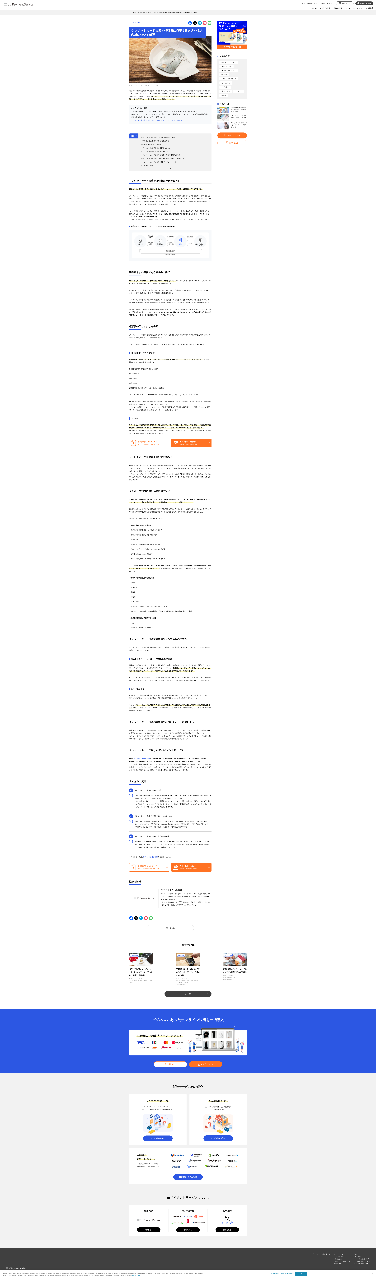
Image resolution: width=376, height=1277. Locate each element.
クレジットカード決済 (142, 758)
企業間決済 (369, 8)
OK (301, 1273)
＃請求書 (223, 95)
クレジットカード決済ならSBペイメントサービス (159, 162)
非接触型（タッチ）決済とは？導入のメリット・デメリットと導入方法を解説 (188, 972)
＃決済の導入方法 (181, 984)
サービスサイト (359, 1257)
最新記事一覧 (326, 1254)
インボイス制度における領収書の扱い (155, 151)
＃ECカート (238, 91)
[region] (188, 1273)
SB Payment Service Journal (18, 5)
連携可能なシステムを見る (188, 1177)
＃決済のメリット (225, 66)
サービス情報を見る (158, 1138)
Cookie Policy (136, 1275)
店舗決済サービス (325, 3)
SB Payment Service (15, 1268)
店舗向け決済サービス (362, 1261)
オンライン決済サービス (308, 3)
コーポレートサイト (360, 1263)
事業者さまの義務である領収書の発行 (155, 141)
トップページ (314, 1254)
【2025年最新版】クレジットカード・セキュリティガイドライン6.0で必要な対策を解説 (141, 972)
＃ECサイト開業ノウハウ (228, 79)
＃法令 (131, 982)
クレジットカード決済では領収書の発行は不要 (158, 137)
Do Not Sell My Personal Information (282, 1273)
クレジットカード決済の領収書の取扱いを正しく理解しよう (163, 158)
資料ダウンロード (365, 3)
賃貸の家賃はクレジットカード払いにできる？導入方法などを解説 (234, 970)
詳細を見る (149, 1230)
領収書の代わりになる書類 (151, 144)
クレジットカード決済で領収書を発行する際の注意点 (161, 155)
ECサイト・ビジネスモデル (354, 8)
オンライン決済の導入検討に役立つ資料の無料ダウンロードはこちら (155, 120)
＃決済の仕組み (225, 91)
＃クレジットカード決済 (151, 85)
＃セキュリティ (225, 83)
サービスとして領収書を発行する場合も (156, 148)
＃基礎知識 (223, 74)
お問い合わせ (346, 3)
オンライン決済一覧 (362, 1259)
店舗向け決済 (338, 8)
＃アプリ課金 (224, 87)
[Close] (373, 1273)
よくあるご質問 (147, 165)
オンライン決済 (325, 8)
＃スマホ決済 (194, 980)
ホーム (314, 8)
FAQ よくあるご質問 (150, 857)
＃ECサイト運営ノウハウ (228, 70)
